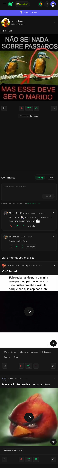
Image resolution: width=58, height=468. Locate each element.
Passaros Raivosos (29, 116)
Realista (47, 351)
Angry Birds (10, 351)
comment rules (34, 203)
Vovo (7, 356)
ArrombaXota (18, 21)
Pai (16, 356)
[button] (47, 4)
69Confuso (14, 236)
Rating (40, 177)
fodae (10, 378)
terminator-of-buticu (17, 265)
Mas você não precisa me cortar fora (26, 384)
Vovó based (9, 271)
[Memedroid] (10, 4)
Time (51, 177)
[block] (54, 22)
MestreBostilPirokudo (19, 213)
